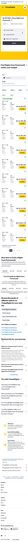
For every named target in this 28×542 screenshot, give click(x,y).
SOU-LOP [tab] (12, 271)
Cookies (4, 3)
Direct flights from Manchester (9, 327)
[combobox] (15, 78)
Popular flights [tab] (6, 320)
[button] (26, 2)
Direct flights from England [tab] (9, 309)
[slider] (26, 85)
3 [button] (17, 250)
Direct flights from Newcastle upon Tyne (12, 332)
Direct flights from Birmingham (9, 330)
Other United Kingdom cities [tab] (9, 316)
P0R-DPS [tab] (4, 288)
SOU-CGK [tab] (19, 271)
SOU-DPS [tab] (5, 271)
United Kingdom (15, 476)
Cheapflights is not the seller (9, 465)
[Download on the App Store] (14, 528)
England (21, 476)
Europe (8, 476)
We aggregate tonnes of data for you (11, 467)
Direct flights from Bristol (8, 334)
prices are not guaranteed (11, 460)
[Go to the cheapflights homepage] (11, 7)
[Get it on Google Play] (5, 528)
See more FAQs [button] (14, 374)
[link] (5, 535)
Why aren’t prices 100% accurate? (11, 470)
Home (4, 476)
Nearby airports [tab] (6, 313)
